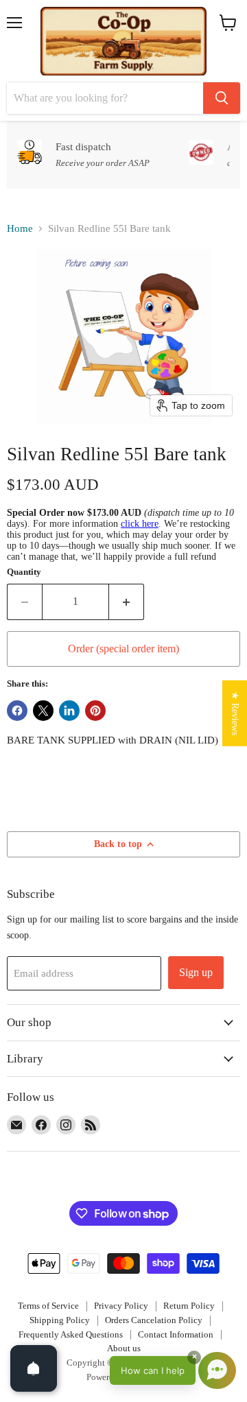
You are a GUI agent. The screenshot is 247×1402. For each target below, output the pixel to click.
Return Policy (189, 1305)
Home (20, 228)
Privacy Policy (121, 1305)
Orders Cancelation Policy (153, 1320)
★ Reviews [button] (235, 713)
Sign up (196, 972)
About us (124, 1348)
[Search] (221, 98)
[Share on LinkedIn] (69, 710)
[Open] (33, 1368)
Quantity (24, 572)
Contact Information (175, 1334)
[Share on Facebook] (17, 710)
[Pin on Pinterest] (95, 710)
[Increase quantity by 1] (126, 601)
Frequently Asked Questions (71, 1334)
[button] (173, 1370)
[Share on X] (43, 710)
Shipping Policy (60, 1320)
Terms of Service (48, 1305)
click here (139, 524)
